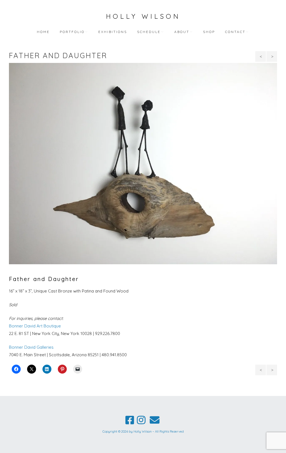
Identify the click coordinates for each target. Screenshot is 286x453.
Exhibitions (112, 32)
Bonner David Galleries (31, 347)
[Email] (154, 420)
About (181, 32)
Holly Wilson (143, 16)
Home (43, 32)
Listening (271, 56)
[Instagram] (141, 420)
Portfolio (72, 32)
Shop (209, 32)
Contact (235, 32)
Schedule (149, 32)
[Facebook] (129, 420)
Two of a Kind (261, 58)
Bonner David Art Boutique (35, 326)
